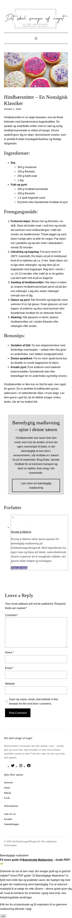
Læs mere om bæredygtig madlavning (36, 485)
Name (9, 652)
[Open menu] (36, 38)
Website (10, 683)
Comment (11, 615)
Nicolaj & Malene (21, 531)
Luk (3, 916)
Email (9, 667)
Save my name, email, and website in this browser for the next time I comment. (33, 701)
